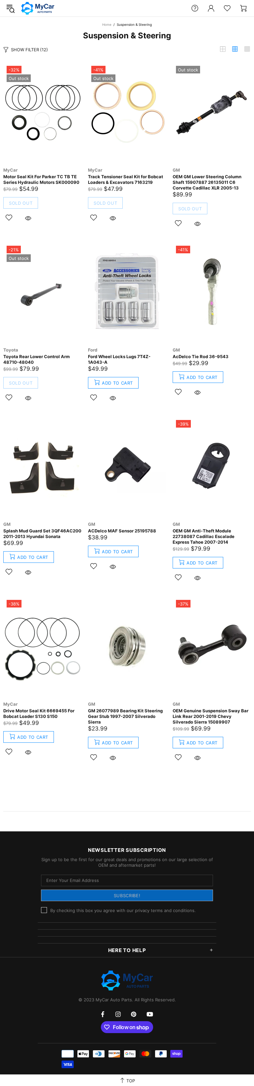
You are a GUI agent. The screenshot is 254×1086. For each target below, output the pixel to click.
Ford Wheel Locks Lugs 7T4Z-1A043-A (119, 359)
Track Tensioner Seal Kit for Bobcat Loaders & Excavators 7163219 (125, 179)
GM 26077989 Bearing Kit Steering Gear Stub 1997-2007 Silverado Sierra (125, 716)
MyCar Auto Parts (37, 8)
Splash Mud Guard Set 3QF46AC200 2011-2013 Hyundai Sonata (42, 533)
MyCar (10, 170)
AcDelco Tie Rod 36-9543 (201, 356)
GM (176, 170)
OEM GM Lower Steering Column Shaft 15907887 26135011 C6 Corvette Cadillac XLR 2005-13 (207, 182)
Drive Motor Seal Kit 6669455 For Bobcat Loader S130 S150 (38, 713)
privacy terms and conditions (164, 910)
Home (106, 24)
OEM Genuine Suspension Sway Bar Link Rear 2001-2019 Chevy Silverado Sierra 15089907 (210, 716)
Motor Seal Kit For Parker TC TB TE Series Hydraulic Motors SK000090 (41, 179)
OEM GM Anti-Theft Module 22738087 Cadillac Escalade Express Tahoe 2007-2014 (203, 536)
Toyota (10, 350)
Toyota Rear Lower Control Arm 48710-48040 (36, 359)
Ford (92, 350)
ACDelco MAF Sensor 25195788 (122, 530)
